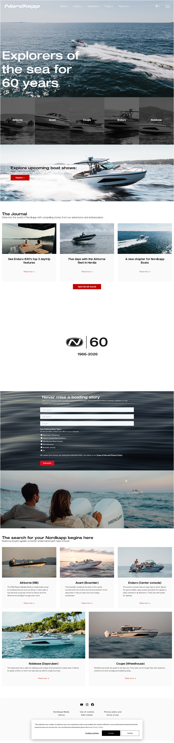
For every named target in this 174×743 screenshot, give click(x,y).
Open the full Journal (87, 286)
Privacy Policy (98, 727)
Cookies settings (92, 733)
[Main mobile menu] (167, 6)
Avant (63, 6)
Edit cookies (87, 715)
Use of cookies (87, 712)
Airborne (123, 6)
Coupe (108, 6)
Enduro (77, 6)
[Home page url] (22, 6)
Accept (111, 733)
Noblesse (92, 6)
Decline (130, 733)
